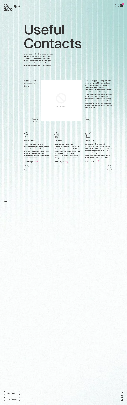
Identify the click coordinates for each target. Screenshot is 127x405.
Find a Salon (11, 393)
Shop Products (12, 399)
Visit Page (28, 162)
